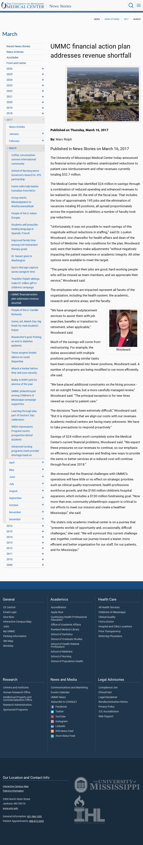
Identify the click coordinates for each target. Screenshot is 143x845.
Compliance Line (107, 687)
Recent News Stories (18, 46)
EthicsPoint (105, 692)
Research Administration (17, 704)
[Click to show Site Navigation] (138, 5)
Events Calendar (60, 692)
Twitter (59, 711)
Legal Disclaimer (107, 697)
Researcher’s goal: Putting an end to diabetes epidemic (26, 341)
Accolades (12, 57)
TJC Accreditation (108, 711)
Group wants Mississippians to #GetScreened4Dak (22, 202)
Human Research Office (16, 692)
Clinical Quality (106, 617)
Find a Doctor (106, 621)
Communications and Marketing (69, 687)
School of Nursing (61, 656)
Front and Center (16, 63)
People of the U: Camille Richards (24, 312)
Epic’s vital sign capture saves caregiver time (24, 269)
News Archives (15, 52)
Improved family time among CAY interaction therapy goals (24, 245)
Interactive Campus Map (17, 621)
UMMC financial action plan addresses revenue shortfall (25, 299)
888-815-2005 (36, 821)
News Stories (60, 6)
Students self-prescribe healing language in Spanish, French (24, 229)
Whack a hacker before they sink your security (24, 370)
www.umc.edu (10, 808)
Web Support (105, 716)
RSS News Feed (63, 731)
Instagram (61, 721)
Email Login (10, 612)
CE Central (9, 607)
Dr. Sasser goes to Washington (21, 258)
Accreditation (58, 607)
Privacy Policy (106, 706)
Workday (8, 645)
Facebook (60, 706)
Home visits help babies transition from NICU (24, 188)
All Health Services (109, 607)
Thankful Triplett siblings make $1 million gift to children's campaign (25, 283)
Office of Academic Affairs (66, 624)
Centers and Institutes (16, 687)
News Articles (17, 127)
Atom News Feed (64, 736)
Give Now (8, 617)
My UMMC (9, 631)
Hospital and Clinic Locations (115, 626)
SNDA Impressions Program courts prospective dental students (22, 433)
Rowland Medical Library (65, 629)
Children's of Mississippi (111, 612)
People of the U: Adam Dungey (24, 215)
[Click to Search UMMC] (131, 5)
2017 (126, 19)
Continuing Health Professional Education (69, 619)
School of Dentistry (62, 634)
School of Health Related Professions (65, 646)
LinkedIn (59, 726)
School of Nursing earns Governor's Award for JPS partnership (26, 175)
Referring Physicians (110, 636)
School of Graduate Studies (66, 639)
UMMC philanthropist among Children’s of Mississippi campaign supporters (23, 398)
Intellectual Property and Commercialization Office (17, 699)
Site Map (8, 641)
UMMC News (58, 697)
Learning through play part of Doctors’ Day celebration (24, 415)
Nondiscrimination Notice (113, 701)
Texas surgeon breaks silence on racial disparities (23, 357)
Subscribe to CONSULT (64, 701)
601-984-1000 (34, 816)
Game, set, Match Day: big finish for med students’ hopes (26, 326)
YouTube (60, 716)
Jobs (6, 626)
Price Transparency (109, 631)
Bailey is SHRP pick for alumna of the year (24, 382)
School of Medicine (61, 651)
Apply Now (57, 612)
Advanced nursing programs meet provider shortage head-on (25, 451)
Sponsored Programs (15, 709)
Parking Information (14, 636)
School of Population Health (67, 661)
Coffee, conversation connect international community (23, 159)
